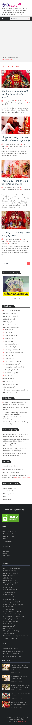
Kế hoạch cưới (7, 319)
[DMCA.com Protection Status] (11, 522)
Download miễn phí (9, 491)
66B (4, 453)
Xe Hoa (7, 375)
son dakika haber (9, 439)
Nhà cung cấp (7, 378)
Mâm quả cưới (9, 347)
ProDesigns (22, 721)
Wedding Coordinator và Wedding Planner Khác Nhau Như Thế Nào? (19, 668)
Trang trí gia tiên (20, 103)
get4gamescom (8, 434)
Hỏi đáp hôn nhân (9, 316)
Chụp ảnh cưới (9, 335)
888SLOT (6, 449)
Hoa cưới (7, 341)
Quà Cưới (7, 355)
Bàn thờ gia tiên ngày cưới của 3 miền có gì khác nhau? (15, 94)
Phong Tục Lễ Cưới (8, 103)
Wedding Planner (9, 393)
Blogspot (6, 551)
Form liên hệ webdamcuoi (12, 656)
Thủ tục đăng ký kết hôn (13, 361)
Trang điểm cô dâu (11, 364)
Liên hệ (5, 497)
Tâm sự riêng (7, 387)
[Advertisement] (16, 39)
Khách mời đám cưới (11, 344)
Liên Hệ (16, 477)
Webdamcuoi (7, 499)
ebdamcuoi (26, 477)
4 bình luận (10, 148)
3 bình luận (26, 190)
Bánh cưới (8, 329)
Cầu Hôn (7, 332)
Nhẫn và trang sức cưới (12, 352)
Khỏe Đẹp (6, 322)
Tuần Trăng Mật (10, 373)
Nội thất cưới (7, 381)
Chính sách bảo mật (9, 488)
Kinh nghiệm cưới (14, 146)
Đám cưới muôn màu (10, 310)
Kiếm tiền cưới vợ (8, 325)
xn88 (5, 444)
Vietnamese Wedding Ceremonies (14, 390)
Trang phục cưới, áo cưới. (13, 367)
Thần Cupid (20, 101)
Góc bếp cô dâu (8, 313)
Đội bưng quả (9, 338)
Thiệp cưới (8, 358)
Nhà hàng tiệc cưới (11, 350)
